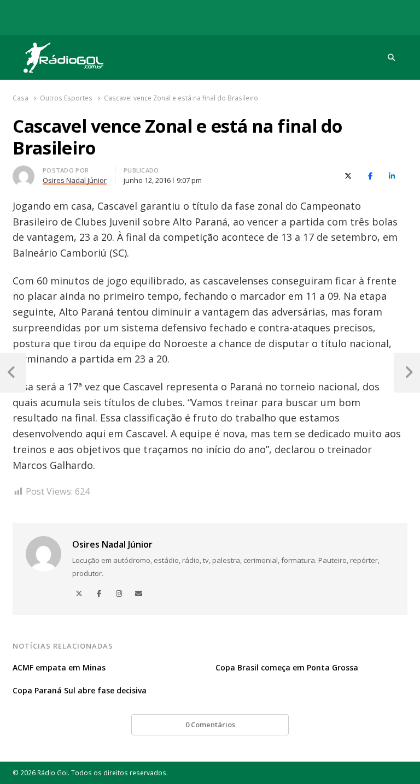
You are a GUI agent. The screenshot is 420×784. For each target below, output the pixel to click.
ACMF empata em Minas (59, 667)
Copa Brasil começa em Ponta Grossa (286, 667)
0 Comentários (210, 724)
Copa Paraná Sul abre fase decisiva (80, 690)
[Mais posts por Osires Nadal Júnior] (23, 172)
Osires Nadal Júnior (112, 544)
